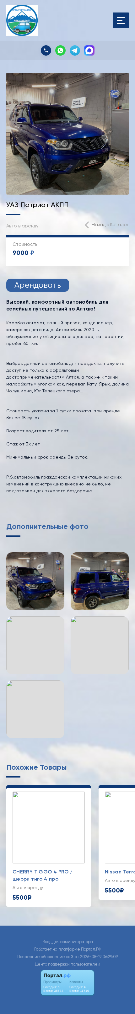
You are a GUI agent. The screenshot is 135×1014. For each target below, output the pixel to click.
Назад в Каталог (110, 224)
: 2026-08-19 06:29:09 (98, 956)
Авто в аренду (22, 226)
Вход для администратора (67, 941)
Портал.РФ (91, 949)
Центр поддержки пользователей (67, 964)
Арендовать (37, 285)
